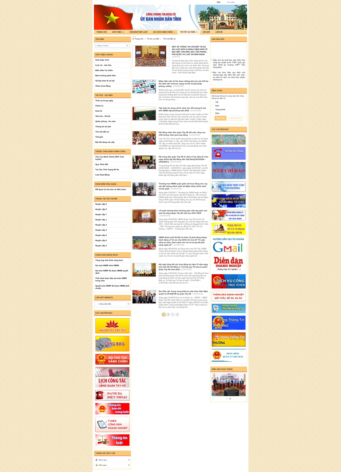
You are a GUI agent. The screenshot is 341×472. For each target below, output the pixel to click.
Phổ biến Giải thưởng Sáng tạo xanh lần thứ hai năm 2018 (229, 79)
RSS (218, 2)
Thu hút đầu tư (169, 39)
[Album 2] (229, 384)
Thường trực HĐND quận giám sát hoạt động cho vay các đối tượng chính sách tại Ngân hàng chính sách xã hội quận (183, 186)
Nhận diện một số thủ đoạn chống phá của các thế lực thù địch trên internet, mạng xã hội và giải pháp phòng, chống (183, 83)
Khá (217, 106)
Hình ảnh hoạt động (222, 369)
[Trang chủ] (170, 17)
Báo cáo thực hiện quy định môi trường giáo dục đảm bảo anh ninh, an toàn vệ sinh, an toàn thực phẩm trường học (229, 69)
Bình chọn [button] (220, 118)
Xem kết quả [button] (235, 118)
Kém (217, 113)
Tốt (216, 102)
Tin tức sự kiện (153, 39)
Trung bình (220, 109)
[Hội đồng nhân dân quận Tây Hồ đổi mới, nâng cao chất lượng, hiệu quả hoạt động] (144, 138)
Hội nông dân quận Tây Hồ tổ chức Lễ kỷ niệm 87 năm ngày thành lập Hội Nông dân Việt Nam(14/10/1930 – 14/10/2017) (183, 159)
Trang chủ (138, 39)
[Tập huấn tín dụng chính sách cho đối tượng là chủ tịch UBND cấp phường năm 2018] (144, 113)
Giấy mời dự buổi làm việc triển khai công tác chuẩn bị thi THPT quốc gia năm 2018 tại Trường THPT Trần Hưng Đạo (229, 57)
